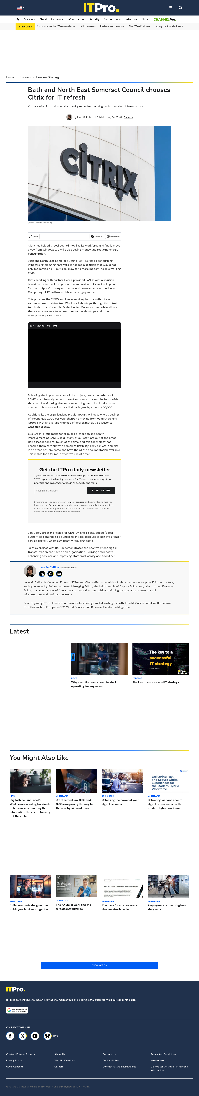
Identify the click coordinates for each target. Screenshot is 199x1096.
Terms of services (75, 501)
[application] (74, 355)
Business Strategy (47, 77)
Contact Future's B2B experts (119, 1066)
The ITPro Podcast (139, 26)
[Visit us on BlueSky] (46, 1036)
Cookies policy (111, 1060)
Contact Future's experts (20, 1054)
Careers (58, 1066)
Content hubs (112, 19)
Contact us (109, 1054)
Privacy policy (14, 1060)
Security (94, 19)
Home (10, 77)
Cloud (43, 19)
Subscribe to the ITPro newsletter (56, 26)
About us (59, 1054)
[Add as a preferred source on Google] (17, 1010)
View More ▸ (99, 965)
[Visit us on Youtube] (35, 1036)
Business (29, 19)
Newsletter (115, 236)
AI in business (88, 26)
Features (128, 117)
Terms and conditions (163, 1054)
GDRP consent (14, 1066)
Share (35, 236)
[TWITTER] (42, 573)
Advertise (131, 19)
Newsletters (157, 1060)
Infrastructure (76, 19)
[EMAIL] (59, 573)
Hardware (57, 19)
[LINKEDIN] (51, 573)
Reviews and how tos (112, 26)
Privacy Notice (56, 505)
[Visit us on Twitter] (22, 1036)
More (145, 19)
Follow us (99, 236)
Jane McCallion (85, 117)
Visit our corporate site (120, 999)
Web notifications (64, 1060)
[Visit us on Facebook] (10, 1036)
